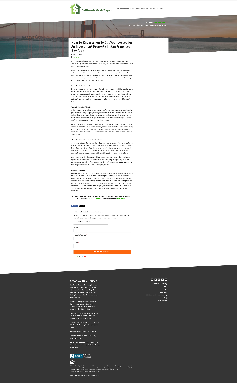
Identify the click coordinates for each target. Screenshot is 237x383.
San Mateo (78, 295)
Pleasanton (88, 306)
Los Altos (88, 313)
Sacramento (74, 347)
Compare (144, 8)
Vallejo (72, 338)
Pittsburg (73, 325)
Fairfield (84, 336)
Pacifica (82, 292)
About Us (163, 8)
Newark (80, 306)
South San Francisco (90, 295)
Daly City (87, 287)
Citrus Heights (90, 342)
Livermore (73, 306)
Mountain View (75, 316)
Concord (96, 322)
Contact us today (93, 198)
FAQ (166, 289)
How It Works (135, 8)
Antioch (88, 322)
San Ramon (89, 325)
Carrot (98, 375)
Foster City (77, 290)
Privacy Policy (162, 301)
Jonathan (76, 57)
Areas (165, 287)
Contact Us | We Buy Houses (139, 25)
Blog (165, 298)
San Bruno (89, 292)
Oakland (87, 309)
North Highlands (93, 345)
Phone (76, 243)
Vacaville (78, 338)
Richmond (80, 325)
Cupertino (87, 318)
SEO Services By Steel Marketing (156, 295)
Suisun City (91, 336)
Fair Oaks (84, 345)
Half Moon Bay (87, 290)
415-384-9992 (160, 22)
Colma (81, 287)
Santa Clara (92, 316)
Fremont (83, 304)
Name (76, 227)
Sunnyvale (73, 318)
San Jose (80, 318)
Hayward (89, 304)
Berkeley (93, 301)
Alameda (86, 301)
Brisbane (94, 285)
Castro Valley (74, 304)
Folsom (77, 345)
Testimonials (153, 8)
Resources (163, 292)
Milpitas (95, 313)
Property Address (80, 235)
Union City (79, 309)
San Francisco (92, 331)
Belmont (87, 285)
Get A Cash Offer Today (158, 25)
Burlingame (74, 287)
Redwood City (75, 297)
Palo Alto (84, 316)
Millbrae (76, 292)
